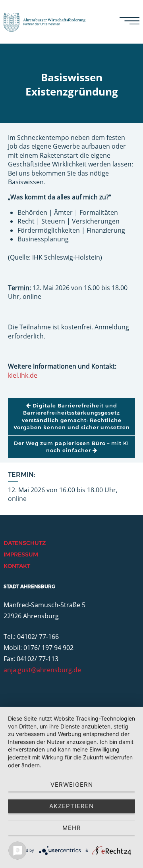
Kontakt (17, 566)
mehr (71, 828)
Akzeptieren (71, 806)
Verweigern (71, 784)
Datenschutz (25, 543)
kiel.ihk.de (22, 375)
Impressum (21, 554)
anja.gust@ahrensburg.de (42, 669)
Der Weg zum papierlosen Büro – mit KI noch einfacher (71, 446)
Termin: (21, 474)
